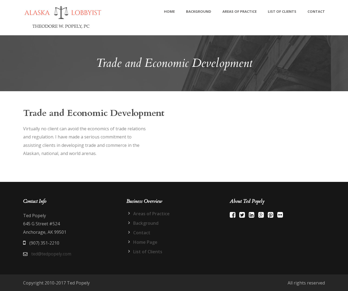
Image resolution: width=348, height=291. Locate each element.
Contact (316, 11)
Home (169, 11)
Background (198, 11)
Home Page (145, 242)
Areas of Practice (239, 11)
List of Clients (282, 11)
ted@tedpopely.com (51, 254)
